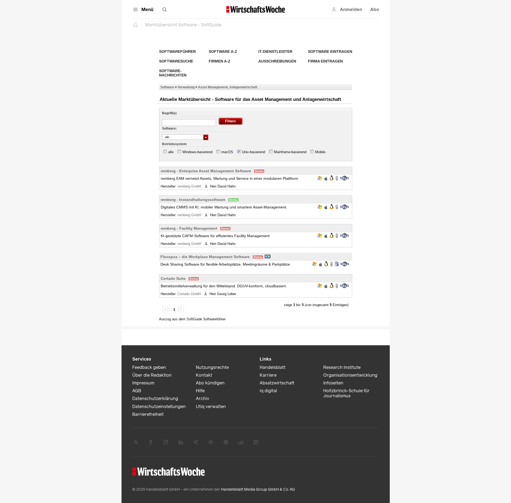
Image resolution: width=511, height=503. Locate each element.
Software (167, 87)
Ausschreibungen (277, 61)
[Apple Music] (226, 442)
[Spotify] (211, 442)
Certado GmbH (190, 294)
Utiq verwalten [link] (211, 406)
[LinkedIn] (181, 442)
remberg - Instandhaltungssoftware (193, 199)
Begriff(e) (169, 113)
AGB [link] (136, 391)
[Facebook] (151, 442)
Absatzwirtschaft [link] (277, 383)
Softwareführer (177, 51)
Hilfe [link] (200, 391)
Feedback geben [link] (149, 367)
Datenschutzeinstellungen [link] (159, 406)
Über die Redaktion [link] (152, 375)
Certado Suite (173, 278)
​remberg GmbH (190, 186)
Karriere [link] (268, 375)
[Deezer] (241, 442)
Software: (169, 128)
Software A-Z (223, 51)
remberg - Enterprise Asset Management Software (206, 171)
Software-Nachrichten (172, 73)
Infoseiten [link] (333, 383)
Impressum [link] (143, 383)
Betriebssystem (174, 144)
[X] (136, 442)
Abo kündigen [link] (210, 383)
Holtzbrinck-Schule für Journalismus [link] (346, 393)
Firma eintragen (325, 61)
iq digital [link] (268, 391)
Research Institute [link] (342, 367)
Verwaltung (186, 87)
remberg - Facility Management (189, 228)
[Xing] (196, 442)
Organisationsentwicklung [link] (350, 375)
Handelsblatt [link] (272, 367)
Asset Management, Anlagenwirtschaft (227, 87)
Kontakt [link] (204, 375)
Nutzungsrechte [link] (212, 367)
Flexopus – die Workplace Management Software (205, 257)
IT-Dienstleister (275, 51)
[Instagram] (166, 442)
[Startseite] (135, 24)
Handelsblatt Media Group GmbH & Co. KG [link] (258, 489)
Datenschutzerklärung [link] (155, 398)
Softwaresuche (176, 61)
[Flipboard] (256, 442)
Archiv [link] (202, 398)
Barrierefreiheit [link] (148, 414)
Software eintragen (330, 51)
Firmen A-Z (219, 61)
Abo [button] (374, 9)
